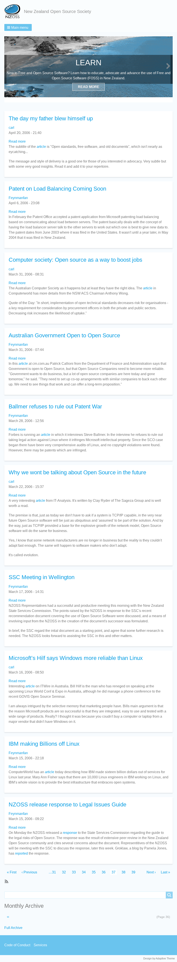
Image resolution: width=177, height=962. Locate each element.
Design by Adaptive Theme (159, 958)
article (41, 146)
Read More (88, 87)
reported (21, 853)
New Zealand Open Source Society (57, 11)
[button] (18, 27)
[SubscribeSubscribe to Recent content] (6, 881)
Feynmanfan (18, 198)
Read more (17, 141)
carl (11, 127)
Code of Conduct (17, 945)
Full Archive (13, 928)
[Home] (14, 11)
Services (40, 945)
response (70, 833)
